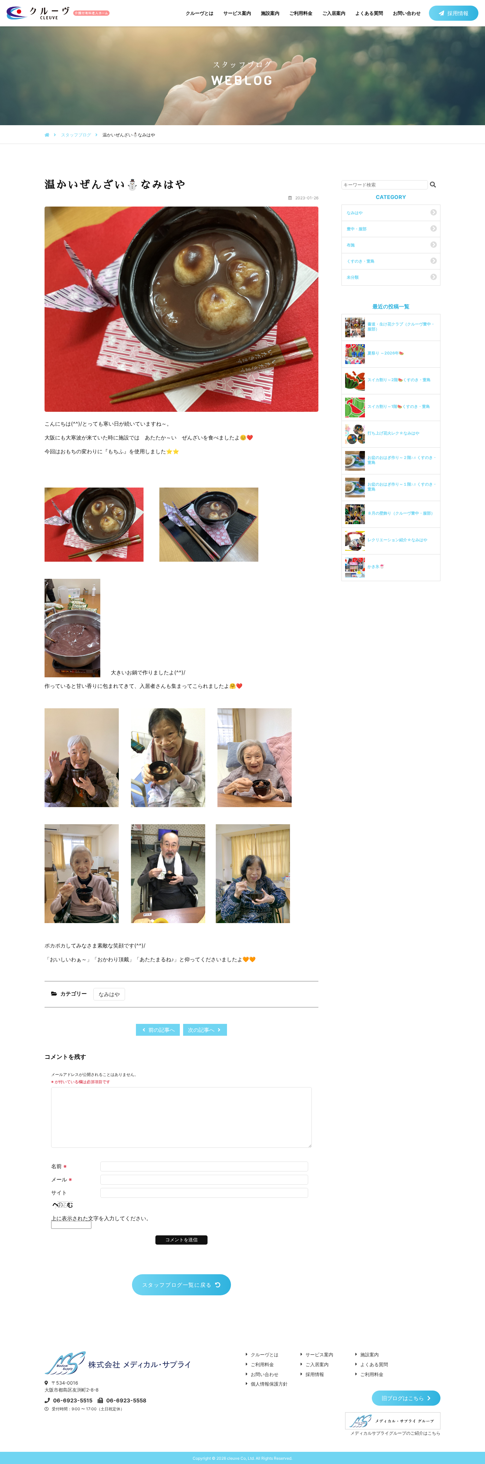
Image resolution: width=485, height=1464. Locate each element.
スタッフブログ (76, 134)
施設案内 (270, 13)
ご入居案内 (333, 13)
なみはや (109, 994)
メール (61, 1179)
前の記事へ (161, 1030)
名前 (59, 1166)
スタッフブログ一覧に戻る (177, 1284)
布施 (351, 244)
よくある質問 (369, 13)
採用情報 (458, 13)
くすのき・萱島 (360, 261)
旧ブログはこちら (403, 1398)
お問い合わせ (407, 13)
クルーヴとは (199, 13)
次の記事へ (202, 1030)
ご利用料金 (300, 13)
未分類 (353, 277)
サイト (59, 1192)
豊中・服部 (357, 228)
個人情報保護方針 (269, 1384)
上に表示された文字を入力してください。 (101, 1218)
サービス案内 (237, 13)
